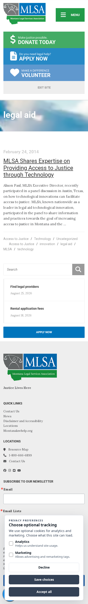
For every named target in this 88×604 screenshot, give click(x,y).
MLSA (7, 249)
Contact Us (11, 411)
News (7, 416)
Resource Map (18, 449)
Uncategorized (67, 239)
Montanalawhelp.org (17, 431)
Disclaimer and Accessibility (23, 421)
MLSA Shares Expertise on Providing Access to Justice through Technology (38, 168)
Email (8, 489)
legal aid (66, 244)
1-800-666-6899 (20, 455)
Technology (42, 239)
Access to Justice (16, 239)
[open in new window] (5, 470)
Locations (10, 426)
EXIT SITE (44, 87)
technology (25, 249)
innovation (47, 244)
